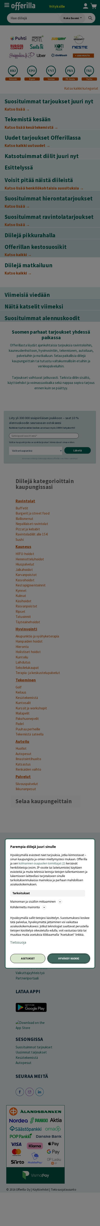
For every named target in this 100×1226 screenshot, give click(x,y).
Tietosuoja (18, 942)
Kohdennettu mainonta (25, 907)
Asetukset (28, 958)
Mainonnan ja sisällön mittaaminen (33, 902)
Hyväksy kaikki (68, 958)
